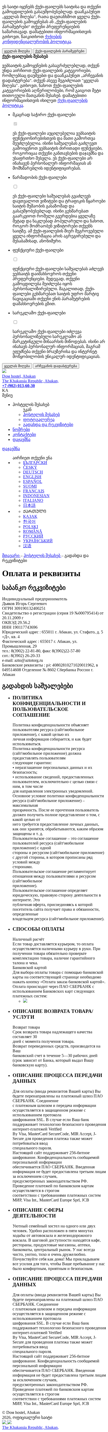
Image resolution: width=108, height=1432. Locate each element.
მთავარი (11, 555)
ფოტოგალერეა (39, 419)
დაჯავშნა (21, 439)
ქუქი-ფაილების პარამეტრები (59, 51)
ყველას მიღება (17, 51)
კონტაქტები (24, 434)
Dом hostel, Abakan (19, 376)
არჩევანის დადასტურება (56, 366)
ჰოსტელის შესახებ (41, 414)
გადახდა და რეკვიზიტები (48, 424)
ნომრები (21, 429)
